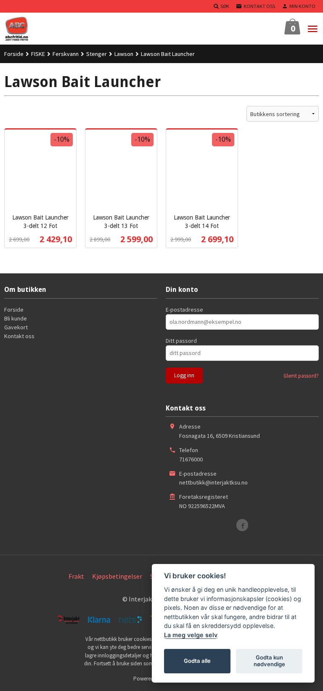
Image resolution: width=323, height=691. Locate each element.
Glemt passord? (301, 375)
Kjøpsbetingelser (117, 576)
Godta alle (197, 660)
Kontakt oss (19, 336)
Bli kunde (15, 318)
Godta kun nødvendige (269, 660)
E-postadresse (184, 309)
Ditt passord (181, 340)
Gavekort (16, 327)
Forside (14, 54)
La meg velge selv (190, 634)
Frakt (76, 576)
